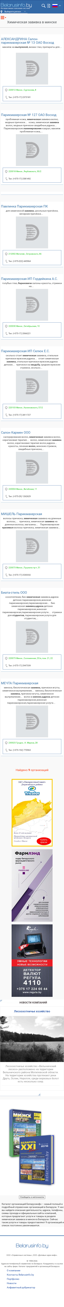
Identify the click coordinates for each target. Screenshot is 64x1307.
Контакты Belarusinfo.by (20, 1274)
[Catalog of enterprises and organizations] (16, 6)
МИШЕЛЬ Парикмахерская (21, 514)
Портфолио (13, 1279)
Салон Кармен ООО (15, 432)
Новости (11, 1283)
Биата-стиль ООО (14, 592)
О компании (13, 1270)
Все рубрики (4, 18)
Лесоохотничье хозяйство (32, 1011)
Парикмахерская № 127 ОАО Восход (28, 115)
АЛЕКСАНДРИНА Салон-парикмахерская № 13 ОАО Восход (27, 41)
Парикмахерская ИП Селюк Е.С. (25, 351)
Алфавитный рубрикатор (21, 1287)
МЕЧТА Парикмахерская (19, 683)
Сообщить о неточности (32, 1197)
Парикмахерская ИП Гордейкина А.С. (29, 279)
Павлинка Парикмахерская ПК (24, 206)
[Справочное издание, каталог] (32, 1147)
